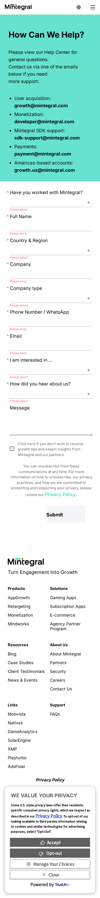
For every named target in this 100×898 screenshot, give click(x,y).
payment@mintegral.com (42, 154)
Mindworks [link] (18, 623)
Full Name (21, 216)
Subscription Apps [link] (67, 606)
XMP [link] (12, 749)
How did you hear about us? (40, 384)
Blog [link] (12, 654)
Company (20, 264)
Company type (26, 288)
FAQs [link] (55, 714)
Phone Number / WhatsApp (39, 312)
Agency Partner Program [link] (65, 626)
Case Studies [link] (20, 662)
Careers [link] (57, 680)
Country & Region (29, 240)
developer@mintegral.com (44, 121)
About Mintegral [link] (65, 654)
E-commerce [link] (62, 615)
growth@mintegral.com (41, 105)
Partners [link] (58, 662)
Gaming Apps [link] (63, 597)
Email (16, 336)
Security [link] (58, 671)
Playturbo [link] (17, 757)
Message (21, 408)
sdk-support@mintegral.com (47, 138)
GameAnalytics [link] (22, 731)
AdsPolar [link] (16, 766)
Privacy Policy (60, 494)
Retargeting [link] (19, 606)
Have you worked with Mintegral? (46, 192)
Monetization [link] (20, 615)
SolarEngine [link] (19, 740)
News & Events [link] (22, 680)
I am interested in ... (31, 360)
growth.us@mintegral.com (44, 170)
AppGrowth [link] (19, 597)
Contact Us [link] (61, 688)
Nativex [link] (15, 722)
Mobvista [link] (17, 714)
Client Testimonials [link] (26, 671)
